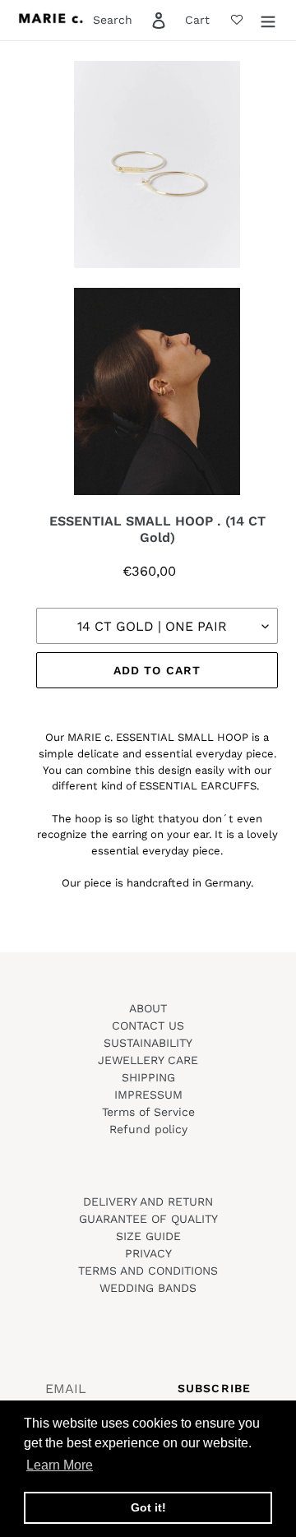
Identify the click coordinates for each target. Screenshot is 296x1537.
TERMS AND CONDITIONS (148, 1270)
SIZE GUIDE (148, 1236)
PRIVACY (148, 1253)
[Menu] (268, 20)
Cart (197, 19)
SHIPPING (148, 1077)
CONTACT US (148, 1025)
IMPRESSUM (148, 1094)
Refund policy (148, 1129)
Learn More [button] (59, 1465)
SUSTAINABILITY (148, 1042)
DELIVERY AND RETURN (148, 1201)
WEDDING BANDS (148, 1287)
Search (112, 19)
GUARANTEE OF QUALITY (148, 1218)
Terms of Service (148, 1111)
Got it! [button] (148, 1507)
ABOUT (148, 1008)
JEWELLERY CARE (148, 1060)
